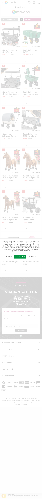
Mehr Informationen (24, 251)
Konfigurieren (32, 256)
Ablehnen (9, 256)
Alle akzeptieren (20, 256)
